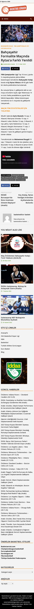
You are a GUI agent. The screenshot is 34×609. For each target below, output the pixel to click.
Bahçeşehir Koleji (7, 46)
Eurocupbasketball (8, 551)
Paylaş (6, 68)
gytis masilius (22, 177)
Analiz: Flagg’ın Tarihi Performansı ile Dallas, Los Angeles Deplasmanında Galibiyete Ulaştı (17, 474)
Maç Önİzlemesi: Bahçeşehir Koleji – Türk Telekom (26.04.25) (16, 257)
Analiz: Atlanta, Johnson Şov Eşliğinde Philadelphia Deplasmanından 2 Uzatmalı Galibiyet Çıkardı (16, 413)
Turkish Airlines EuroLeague (11, 346)
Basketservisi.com (8, 546)
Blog (2, 352)
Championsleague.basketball (12, 549)
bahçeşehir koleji (18, 175)
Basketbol (4, 342)
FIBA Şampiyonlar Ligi (21, 46)
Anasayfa (4, 333)
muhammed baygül (8, 180)
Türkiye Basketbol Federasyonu (13, 558)
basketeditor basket (9, 64)
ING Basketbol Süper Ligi (10, 336)
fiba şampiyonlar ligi (9, 177)
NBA (2, 339)
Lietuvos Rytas (6, 48)
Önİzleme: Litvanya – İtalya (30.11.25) (14, 469)
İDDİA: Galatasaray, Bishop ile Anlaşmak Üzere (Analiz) (13, 287)
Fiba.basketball (7, 556)
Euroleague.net (7, 553)
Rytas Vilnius (20, 180)
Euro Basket (5, 349)
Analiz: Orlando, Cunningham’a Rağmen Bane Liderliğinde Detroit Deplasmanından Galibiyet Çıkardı (16, 532)
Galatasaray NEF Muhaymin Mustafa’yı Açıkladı (13, 318)
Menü (6, 19)
